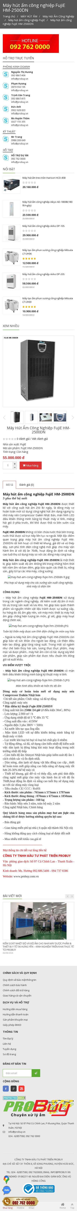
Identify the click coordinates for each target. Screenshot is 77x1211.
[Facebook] (6, 1089)
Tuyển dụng (9, 1049)
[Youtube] (21, 1089)
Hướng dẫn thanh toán (15, 1014)
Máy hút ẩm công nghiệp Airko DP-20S (43, 274)
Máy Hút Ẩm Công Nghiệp (58, 16)
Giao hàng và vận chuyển (17, 995)
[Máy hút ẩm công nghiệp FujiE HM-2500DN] (38, 371)
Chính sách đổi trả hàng (16, 990)
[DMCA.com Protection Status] (14, 1097)
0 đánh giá (23, 438)
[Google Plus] (14, 1089)
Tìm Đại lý (8, 1038)
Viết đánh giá (40, 438)
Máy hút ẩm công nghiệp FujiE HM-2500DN (38, 494)
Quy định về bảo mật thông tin (19, 980)
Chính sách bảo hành (15, 985)
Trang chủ (9, 16)
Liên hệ (7, 1043)
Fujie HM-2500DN (41, 706)
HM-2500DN (54, 597)
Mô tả (9, 484)
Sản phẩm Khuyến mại (15, 1019)
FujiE (23, 444)
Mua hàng (31, 465)
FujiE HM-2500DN (14, 532)
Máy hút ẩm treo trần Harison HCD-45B (44, 177)
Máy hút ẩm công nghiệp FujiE (26, 20)
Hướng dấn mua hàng (15, 1009)
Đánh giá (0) (26, 484)
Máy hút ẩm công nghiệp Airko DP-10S (43, 226)
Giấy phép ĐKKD (12, 1025)
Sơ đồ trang (9, 1054)
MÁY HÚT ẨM (29, 16)
